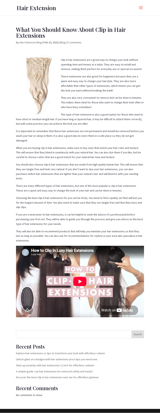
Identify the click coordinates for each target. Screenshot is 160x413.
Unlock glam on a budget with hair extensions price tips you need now (56, 359)
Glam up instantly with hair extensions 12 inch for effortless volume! (55, 365)
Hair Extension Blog (31, 42)
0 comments (74, 42)
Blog (62, 42)
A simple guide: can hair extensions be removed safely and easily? (54, 371)
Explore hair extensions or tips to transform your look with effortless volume (60, 353)
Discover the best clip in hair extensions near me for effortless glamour (57, 377)
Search (138, 334)
